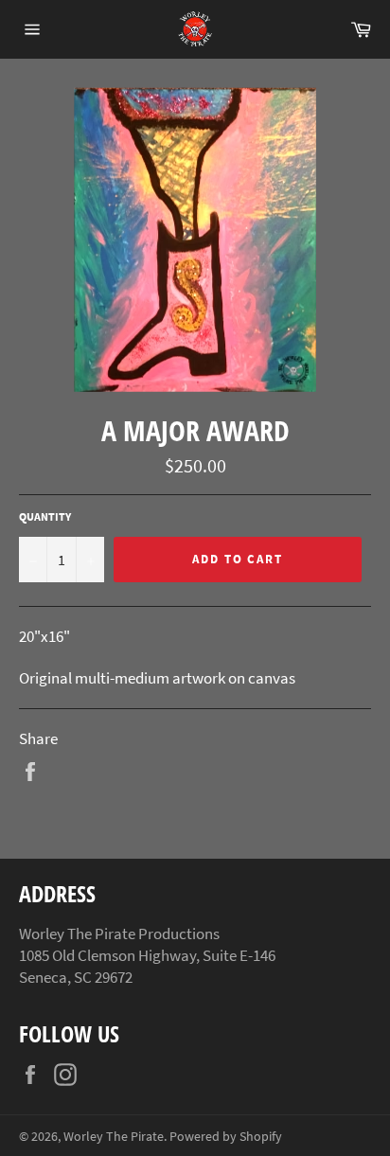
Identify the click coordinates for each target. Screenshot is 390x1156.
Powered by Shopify (225, 1137)
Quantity (45, 516)
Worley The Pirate (113, 1137)
